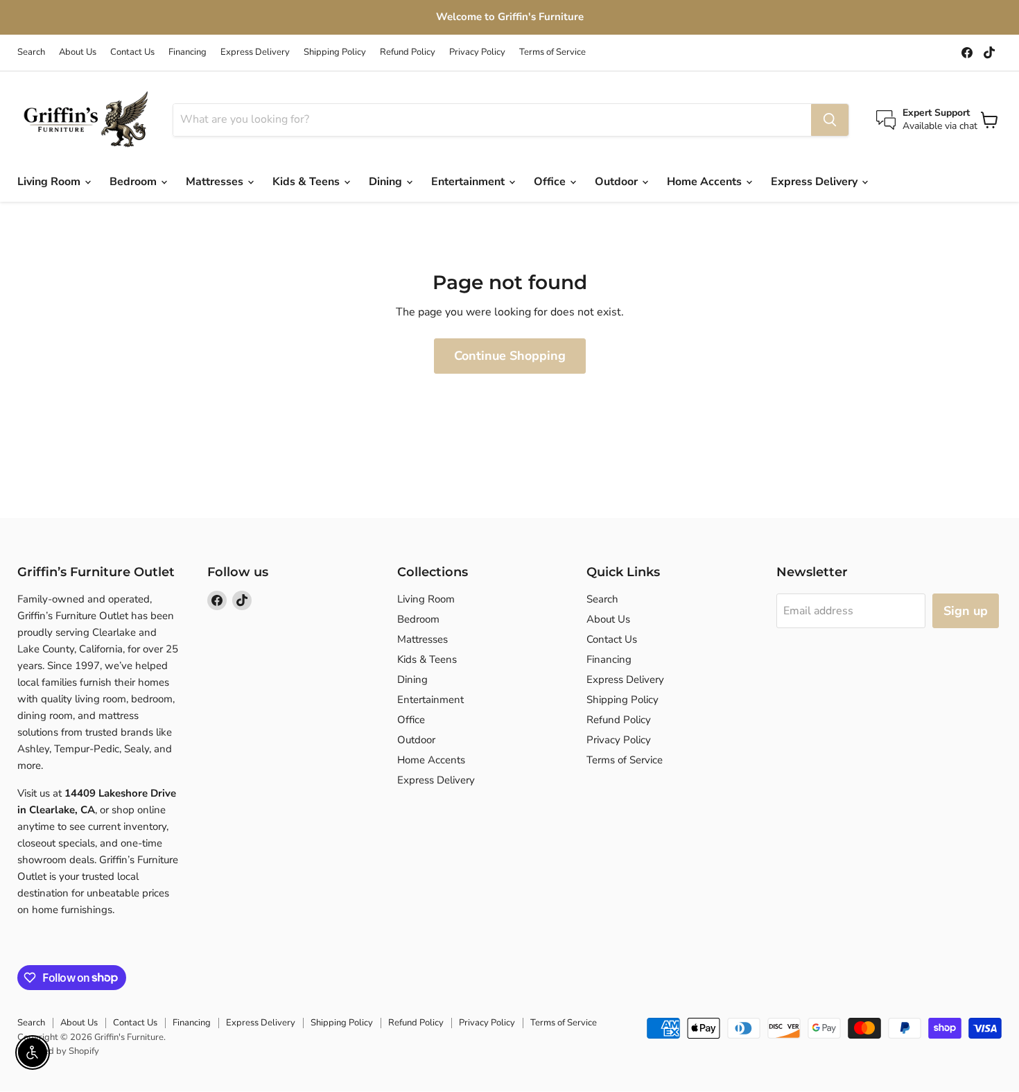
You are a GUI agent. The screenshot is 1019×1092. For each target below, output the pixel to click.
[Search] (829, 120)
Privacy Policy (477, 52)
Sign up (965, 611)
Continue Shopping (510, 355)
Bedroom (134, 181)
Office (551, 181)
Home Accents (705, 181)
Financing (187, 52)
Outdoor (618, 181)
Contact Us (132, 52)
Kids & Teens (307, 181)
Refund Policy (407, 52)
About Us (77, 52)
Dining (387, 181)
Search (31, 52)
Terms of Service (552, 52)
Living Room (50, 181)
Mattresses (216, 181)
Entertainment (469, 181)
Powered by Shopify (58, 1051)
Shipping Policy (335, 52)
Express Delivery (255, 52)
